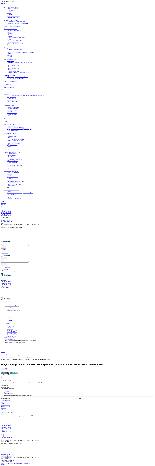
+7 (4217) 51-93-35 (6, 213)
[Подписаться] (2, 414)
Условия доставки (5, 406)
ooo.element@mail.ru (6, 221)
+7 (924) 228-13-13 (6, 214)
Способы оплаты (5, 405)
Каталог (3, 402)
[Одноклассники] (4, 373)
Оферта (3, 464)
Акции (2, 403)
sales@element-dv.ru (6, 220)
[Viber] (11, 373)
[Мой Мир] (6, 373)
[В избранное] (4, 369)
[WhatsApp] (13, 373)
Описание (6, 391)
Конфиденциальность (7, 461)
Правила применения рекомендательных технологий (15, 463)
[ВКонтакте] (2, 373)
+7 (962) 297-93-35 (6, 216)
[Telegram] (17, 373)
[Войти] (1, 291)
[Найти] (4, 247)
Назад (9, 307)
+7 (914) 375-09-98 (6, 210)
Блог (2, 409)
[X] (8, 373)
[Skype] (15, 373)
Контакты (3, 408)
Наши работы (4, 410)
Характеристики (8, 393)
